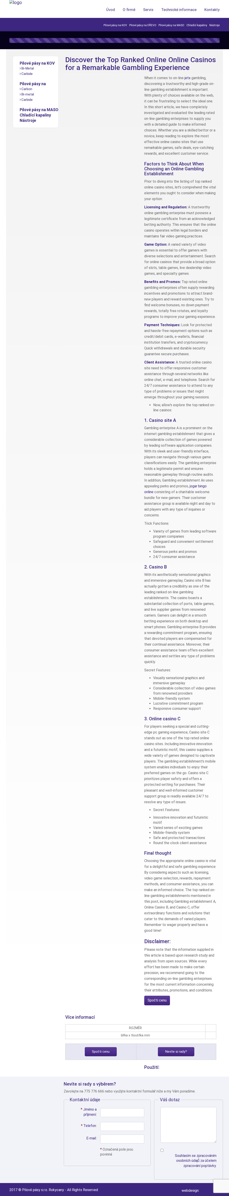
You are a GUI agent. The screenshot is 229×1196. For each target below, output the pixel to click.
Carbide (27, 74)
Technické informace (179, 9)
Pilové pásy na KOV (115, 25)
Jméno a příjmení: (89, 1112)
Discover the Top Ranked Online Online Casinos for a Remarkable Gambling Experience (140, 63)
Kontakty (212, 9)
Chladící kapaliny (197, 25)
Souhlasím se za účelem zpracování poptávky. (195, 1161)
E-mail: (91, 1138)
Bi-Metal (27, 68)
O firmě (129, 9)
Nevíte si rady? (176, 1052)
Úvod (110, 9)
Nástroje (214, 25)
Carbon (26, 89)
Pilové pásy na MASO (171, 25)
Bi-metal (27, 94)
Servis (148, 9)
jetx (187, 78)
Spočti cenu (157, 1000)
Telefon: (89, 1126)
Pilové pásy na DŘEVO (142, 25)
